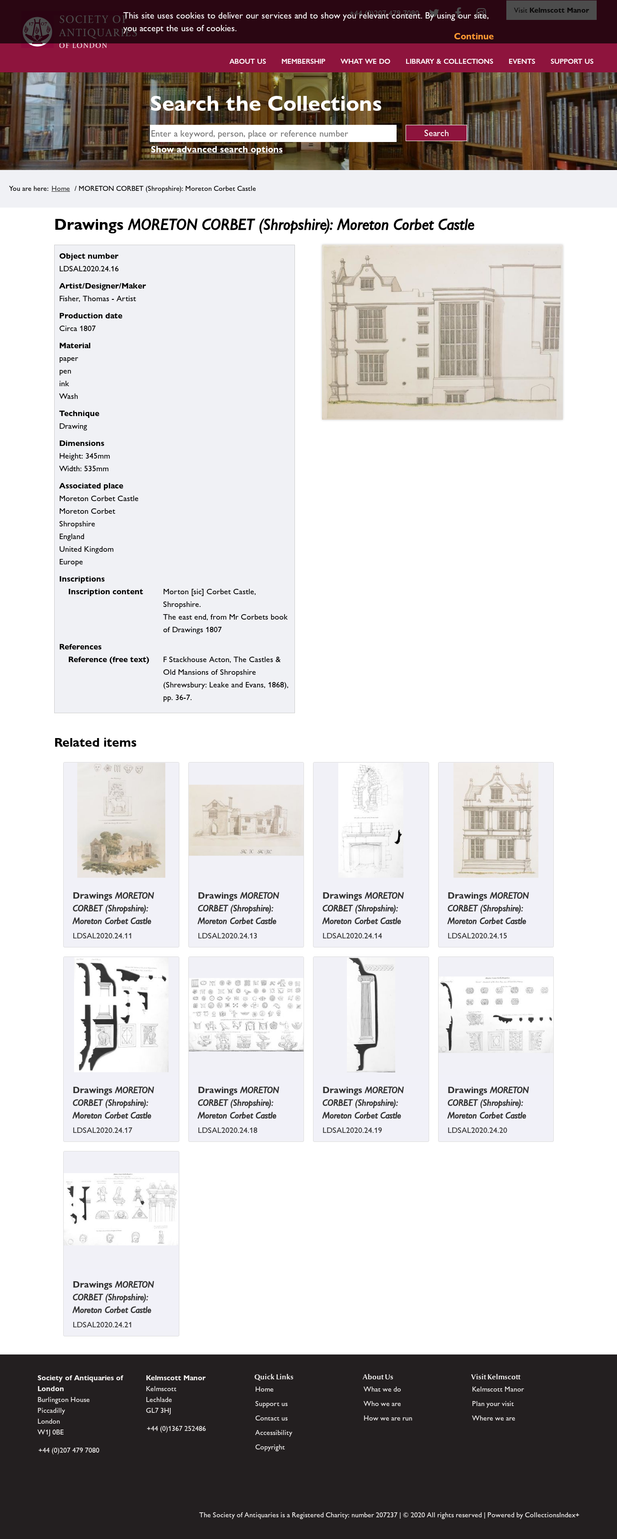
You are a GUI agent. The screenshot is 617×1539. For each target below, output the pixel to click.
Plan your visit (493, 1403)
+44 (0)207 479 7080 (68, 1450)
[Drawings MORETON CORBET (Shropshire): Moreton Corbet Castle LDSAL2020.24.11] (64, 884)
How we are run (388, 1418)
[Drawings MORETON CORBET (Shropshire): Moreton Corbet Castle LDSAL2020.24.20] (439, 1078)
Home (60, 188)
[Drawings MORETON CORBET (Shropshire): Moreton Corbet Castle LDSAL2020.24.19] (314, 1078)
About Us (247, 61)
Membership (303, 61)
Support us (271, 1403)
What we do (365, 61)
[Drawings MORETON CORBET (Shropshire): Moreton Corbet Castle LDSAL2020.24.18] (190, 1078)
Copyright (270, 1447)
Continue (474, 36)
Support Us (572, 61)
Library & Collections (449, 61)
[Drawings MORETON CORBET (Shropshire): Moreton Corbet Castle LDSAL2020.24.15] (439, 884)
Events (522, 61)
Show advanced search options (217, 149)
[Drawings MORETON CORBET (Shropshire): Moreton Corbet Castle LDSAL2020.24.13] (190, 884)
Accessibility (273, 1432)
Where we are (493, 1418)
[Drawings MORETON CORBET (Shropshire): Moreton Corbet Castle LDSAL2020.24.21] (64, 1273)
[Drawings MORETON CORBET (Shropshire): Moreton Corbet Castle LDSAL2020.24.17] (64, 1078)
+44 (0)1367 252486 (176, 1428)
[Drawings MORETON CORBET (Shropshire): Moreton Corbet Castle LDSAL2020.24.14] (314, 884)
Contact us (271, 1418)
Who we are (382, 1403)
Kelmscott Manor (498, 1389)
